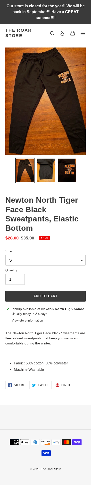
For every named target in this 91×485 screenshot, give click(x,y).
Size (8, 251)
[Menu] (83, 33)
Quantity (11, 270)
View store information (27, 320)
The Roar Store (18, 33)
